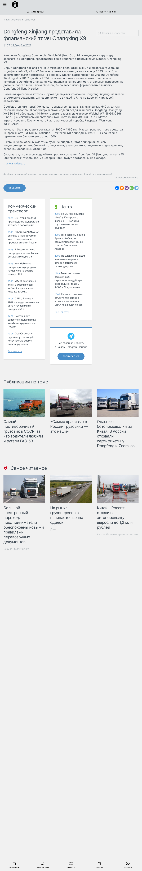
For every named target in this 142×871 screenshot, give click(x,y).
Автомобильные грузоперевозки (117, 534)
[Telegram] (136, 188)
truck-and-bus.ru (14, 163)
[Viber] (127, 188)
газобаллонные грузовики (34, 174)
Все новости (15, 351)
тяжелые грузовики (59, 174)
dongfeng (8, 174)
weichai (73, 174)
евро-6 (81, 174)
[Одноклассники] (122, 188)
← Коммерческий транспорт (19, 19)
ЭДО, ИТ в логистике (16, 548)
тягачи (17, 174)
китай (109, 174)
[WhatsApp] (132, 188)
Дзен (53, 529)
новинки (101, 174)
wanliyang (91, 174)
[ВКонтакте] (117, 188)
